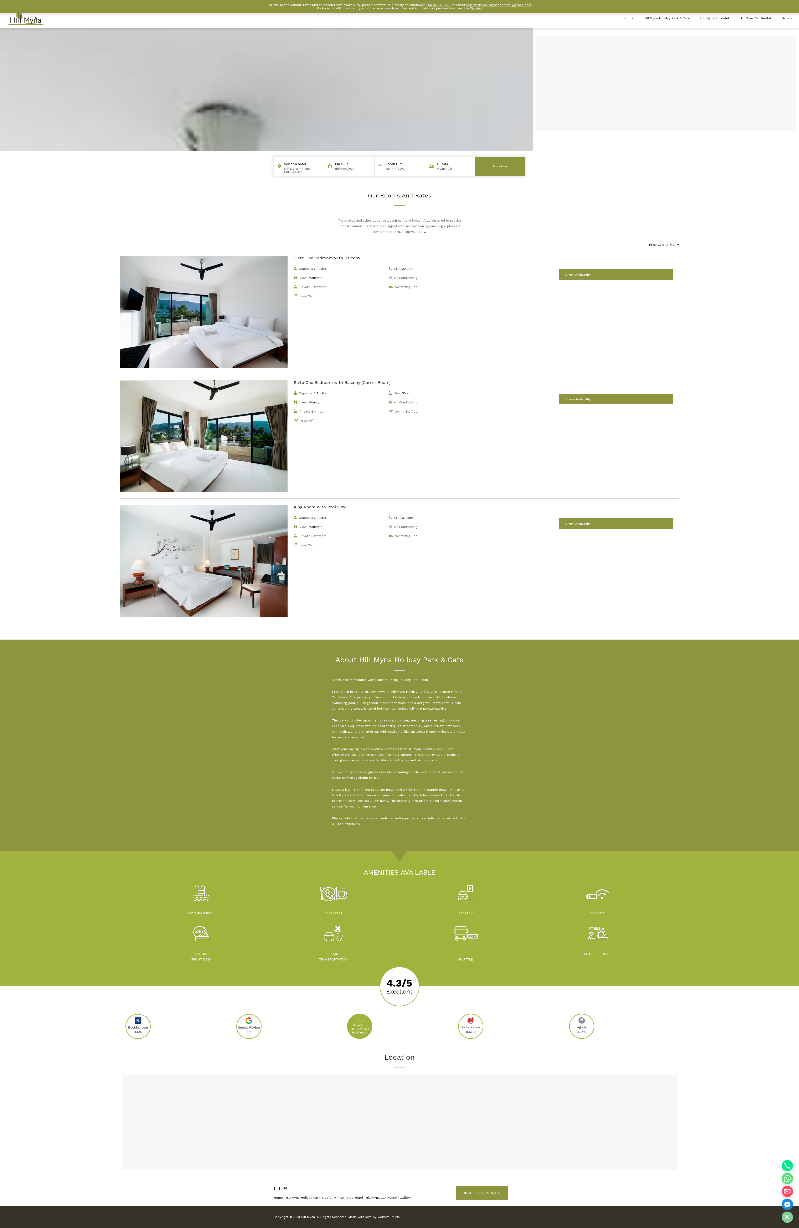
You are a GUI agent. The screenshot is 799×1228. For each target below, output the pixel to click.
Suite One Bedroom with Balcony (327, 257)
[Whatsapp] (787, 1178)
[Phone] (787, 1165)
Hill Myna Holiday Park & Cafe (667, 18)
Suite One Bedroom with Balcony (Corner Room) (342, 382)
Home (628, 18)
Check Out (393, 164)
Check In (341, 164)
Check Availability (578, 274)
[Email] (787, 1191)
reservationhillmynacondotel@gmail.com (499, 5)
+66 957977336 (438, 5)
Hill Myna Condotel (714, 18)
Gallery (787, 18)
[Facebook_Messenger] (787, 1204)
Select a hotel (295, 164)
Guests (442, 164)
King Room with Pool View (320, 506)
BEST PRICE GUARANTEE (482, 1193)
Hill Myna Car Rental (755, 18)
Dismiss (476, 8)
